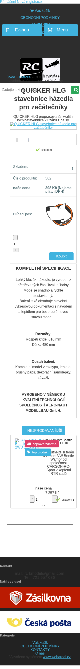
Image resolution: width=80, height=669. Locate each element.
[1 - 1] (16, 140)
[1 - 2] (27, 140)
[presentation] (43, 505)
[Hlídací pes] (59, 214)
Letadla (25, 77)
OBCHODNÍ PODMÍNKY (40, 18)
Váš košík (42, 10)
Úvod (11, 77)
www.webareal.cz (57, 657)
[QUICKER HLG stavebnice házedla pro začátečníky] (43, 126)
